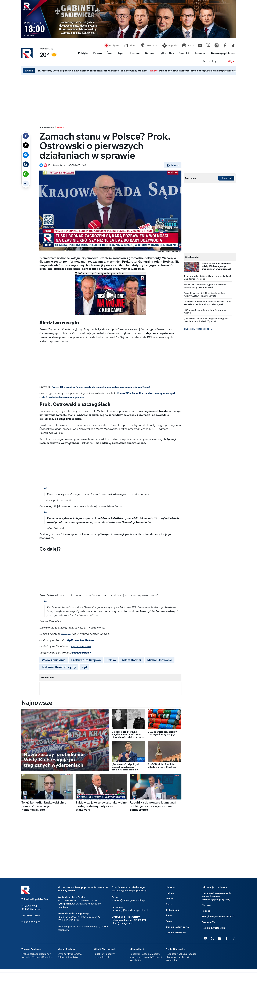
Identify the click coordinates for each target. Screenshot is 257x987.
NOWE (29, 70)
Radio (191, 45)
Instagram (216, 44)
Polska (97, 53)
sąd (84, 667)
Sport (122, 53)
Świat (109, 53)
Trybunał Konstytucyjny (59, 667)
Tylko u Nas (166, 53)
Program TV (208, 922)
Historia (135, 53)
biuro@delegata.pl (122, 923)
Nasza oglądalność (223, 53)
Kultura (150, 53)
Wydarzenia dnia (53, 660)
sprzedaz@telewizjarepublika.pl (129, 890)
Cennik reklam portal (177, 926)
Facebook (224, 44)
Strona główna (46, 127)
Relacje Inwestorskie (213, 927)
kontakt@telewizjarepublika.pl (128, 900)
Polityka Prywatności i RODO (218, 916)
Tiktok (233, 44)
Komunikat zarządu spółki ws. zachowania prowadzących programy (216, 896)
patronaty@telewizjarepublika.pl (130, 910)
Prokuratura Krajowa (86, 660)
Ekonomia (200, 53)
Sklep (133, 45)
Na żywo (114, 45)
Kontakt (184, 53)
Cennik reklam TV (176, 932)
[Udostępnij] (26, 136)
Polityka (83, 53)
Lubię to (175, 165)
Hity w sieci (226, 178)
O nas (169, 921)
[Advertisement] (128, 980)
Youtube (200, 44)
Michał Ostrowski (159, 660)
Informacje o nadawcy (214, 887)
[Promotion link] (128, 19)
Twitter (208, 44)
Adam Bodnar (131, 660)
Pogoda (172, 45)
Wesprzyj (152, 45)
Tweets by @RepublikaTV (198, 328)
